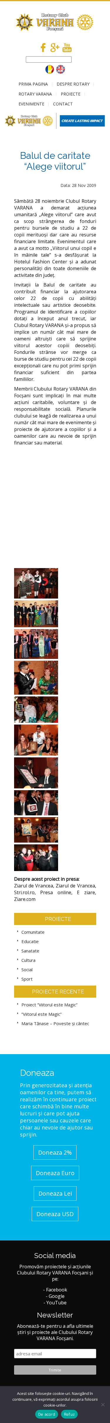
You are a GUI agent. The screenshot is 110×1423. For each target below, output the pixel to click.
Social (27, 969)
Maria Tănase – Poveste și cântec (55, 1023)
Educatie (30, 941)
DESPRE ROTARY (73, 84)
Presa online (55, 892)
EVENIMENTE (31, 104)
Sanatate (30, 951)
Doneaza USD (55, 1214)
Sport (27, 979)
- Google (55, 1296)
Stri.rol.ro (24, 892)
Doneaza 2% (55, 1152)
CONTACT (63, 104)
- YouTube (55, 1302)
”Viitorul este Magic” (41, 1014)
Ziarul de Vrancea (33, 885)
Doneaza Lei (55, 1193)
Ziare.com (24, 899)
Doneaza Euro (55, 1173)
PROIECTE (70, 94)
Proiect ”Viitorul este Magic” (49, 1005)
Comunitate (33, 932)
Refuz (69, 1414)
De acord (46, 1414)
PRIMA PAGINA (33, 84)
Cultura (28, 960)
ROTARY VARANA (35, 94)
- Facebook (55, 1289)
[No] (103, 1404)
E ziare (86, 892)
